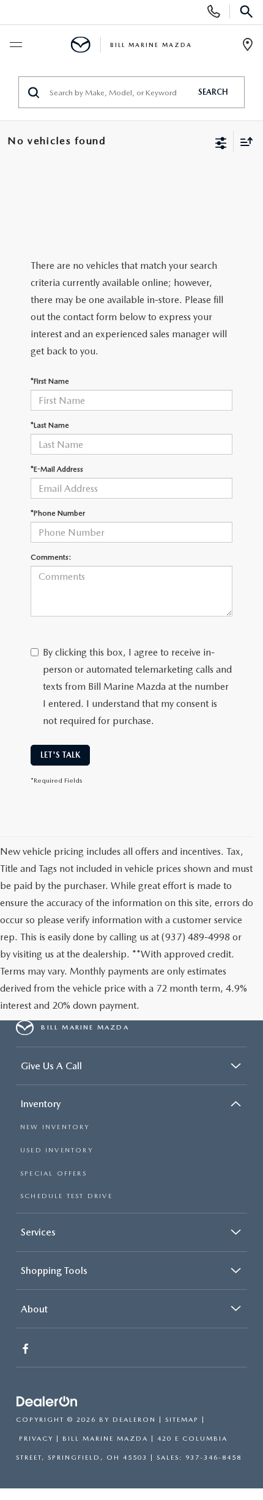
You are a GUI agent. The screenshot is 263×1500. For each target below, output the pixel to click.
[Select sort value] (243, 141)
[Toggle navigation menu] (15, 45)
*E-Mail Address (57, 469)
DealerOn (134, 1420)
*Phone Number (58, 513)
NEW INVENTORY (55, 1127)
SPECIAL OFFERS (53, 1173)
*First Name (50, 381)
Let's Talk (60, 754)
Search (213, 92)
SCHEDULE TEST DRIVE (66, 1196)
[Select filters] (221, 142)
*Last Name (50, 425)
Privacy (36, 1439)
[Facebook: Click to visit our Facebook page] (27, 1350)
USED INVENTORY (56, 1150)
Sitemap (182, 1420)
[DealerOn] (47, 1402)
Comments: (51, 557)
